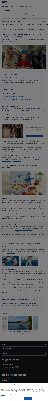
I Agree (28, 398)
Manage (19, 398)
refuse (13, 394)
